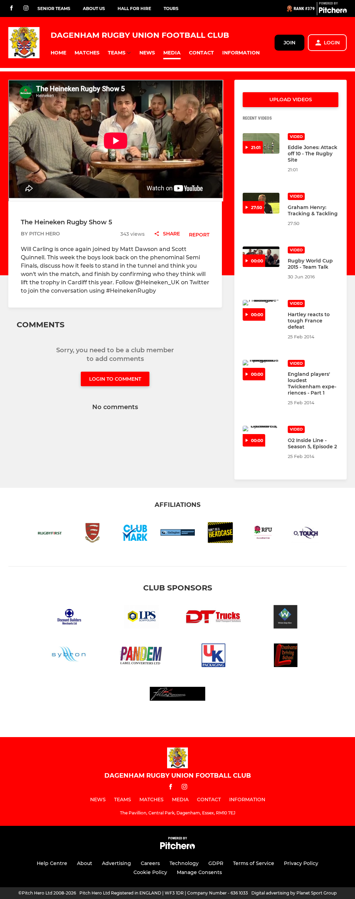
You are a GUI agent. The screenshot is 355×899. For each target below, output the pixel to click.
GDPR (215, 863)
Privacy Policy (301, 863)
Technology (184, 863)
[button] (58, 53)
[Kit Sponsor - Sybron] (69, 656)
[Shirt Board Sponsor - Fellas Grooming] (177, 695)
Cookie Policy (150, 872)
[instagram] (26, 8)
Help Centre (52, 863)
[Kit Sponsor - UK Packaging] (213, 656)
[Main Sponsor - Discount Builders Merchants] (69, 618)
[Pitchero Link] (333, 11)
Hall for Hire (134, 8)
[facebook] (11, 8)
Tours (171, 8)
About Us (94, 8)
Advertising (116, 863)
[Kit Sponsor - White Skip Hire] (285, 618)
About (84, 863)
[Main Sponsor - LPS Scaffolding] (141, 618)
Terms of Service (253, 863)
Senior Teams (53, 8)
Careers (150, 863)
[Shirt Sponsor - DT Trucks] (213, 618)
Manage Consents (199, 872)
